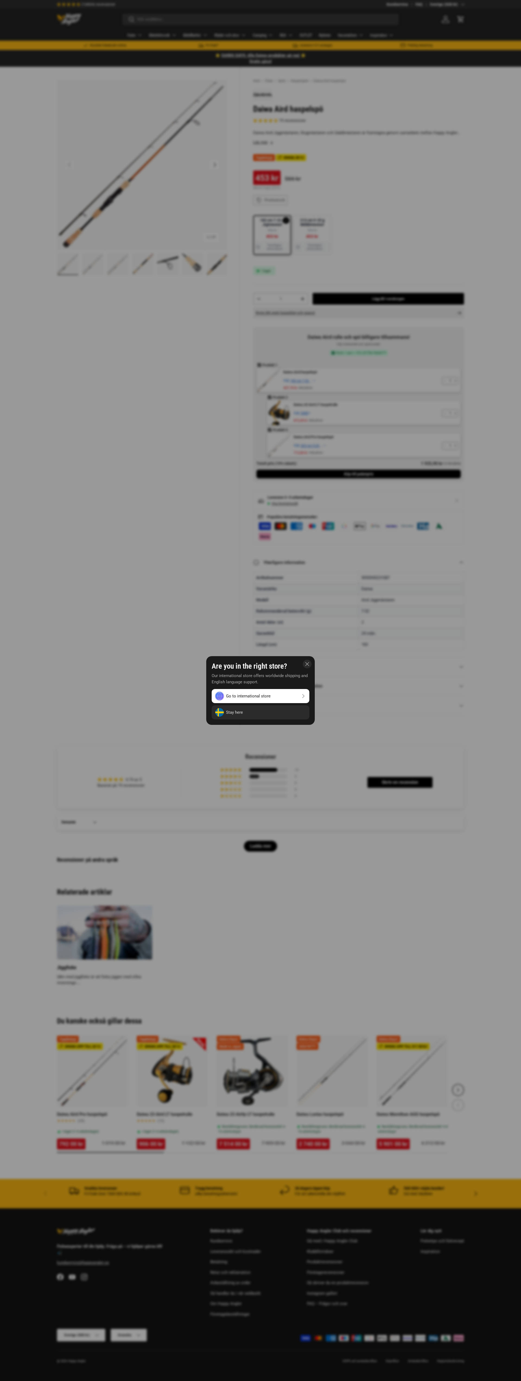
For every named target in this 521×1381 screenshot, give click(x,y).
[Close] (307, 664)
